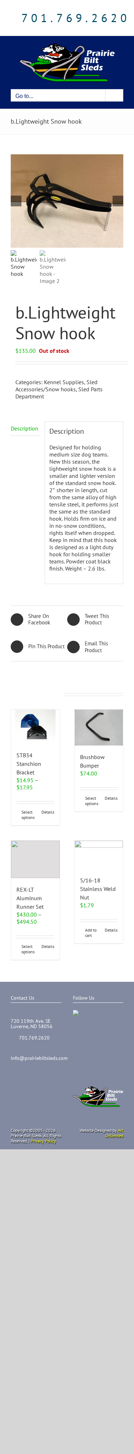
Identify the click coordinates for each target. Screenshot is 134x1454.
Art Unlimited (114, 1133)
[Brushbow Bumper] (99, 728)
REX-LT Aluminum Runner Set (30, 898)
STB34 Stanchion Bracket (28, 764)
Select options (28, 814)
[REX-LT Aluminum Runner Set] (35, 859)
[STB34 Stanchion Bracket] (35, 727)
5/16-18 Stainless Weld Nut (98, 889)
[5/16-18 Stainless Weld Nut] (99, 855)
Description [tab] (24, 428)
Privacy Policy (43, 1141)
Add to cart (90, 932)
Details (47, 812)
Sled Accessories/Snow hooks (56, 385)
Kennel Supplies (64, 382)
